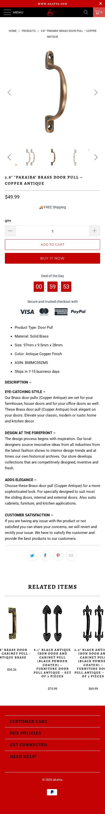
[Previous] (10, 92)
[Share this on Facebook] (45, 555)
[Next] (95, 92)
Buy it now (52, 258)
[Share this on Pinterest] (58, 555)
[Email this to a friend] (71, 555)
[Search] (87, 12)
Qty (8, 221)
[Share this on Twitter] (32, 555)
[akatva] (52, 12)
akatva (57, 779)
